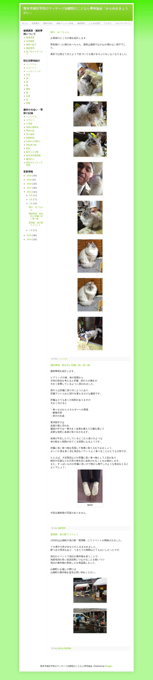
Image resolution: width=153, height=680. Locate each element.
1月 (31, 230)
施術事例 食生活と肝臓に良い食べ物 (70, 365)
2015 (29, 235)
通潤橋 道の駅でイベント (64, 534)
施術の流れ (48, 23)
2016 (29, 192)
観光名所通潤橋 (64, 648)
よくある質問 (94, 23)
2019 (29, 180)
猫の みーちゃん (59, 32)
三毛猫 (29, 123)
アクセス (107, 23)
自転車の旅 (31, 145)
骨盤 (28, 103)
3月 (31, 199)
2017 (29, 188)
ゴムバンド (31, 68)
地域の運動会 (32, 127)
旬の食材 (30, 134)
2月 (31, 203)
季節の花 (30, 131)
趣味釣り (30, 159)
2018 (29, 184)
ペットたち (62, 359)
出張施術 (30, 41)
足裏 (28, 96)
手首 (28, 75)
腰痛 (28, 89)
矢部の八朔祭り (33, 141)
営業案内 (35, 23)
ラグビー (30, 120)
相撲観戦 (30, 138)
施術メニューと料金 (65, 23)
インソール (31, 64)
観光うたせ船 (32, 152)
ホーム (25, 23)
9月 (31, 195)
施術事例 (81, 23)
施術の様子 (31, 44)
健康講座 (30, 37)
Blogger (108, 666)
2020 (29, 175)
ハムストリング (33, 71)
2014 (29, 239)
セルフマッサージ (122, 23)
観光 (28, 148)
